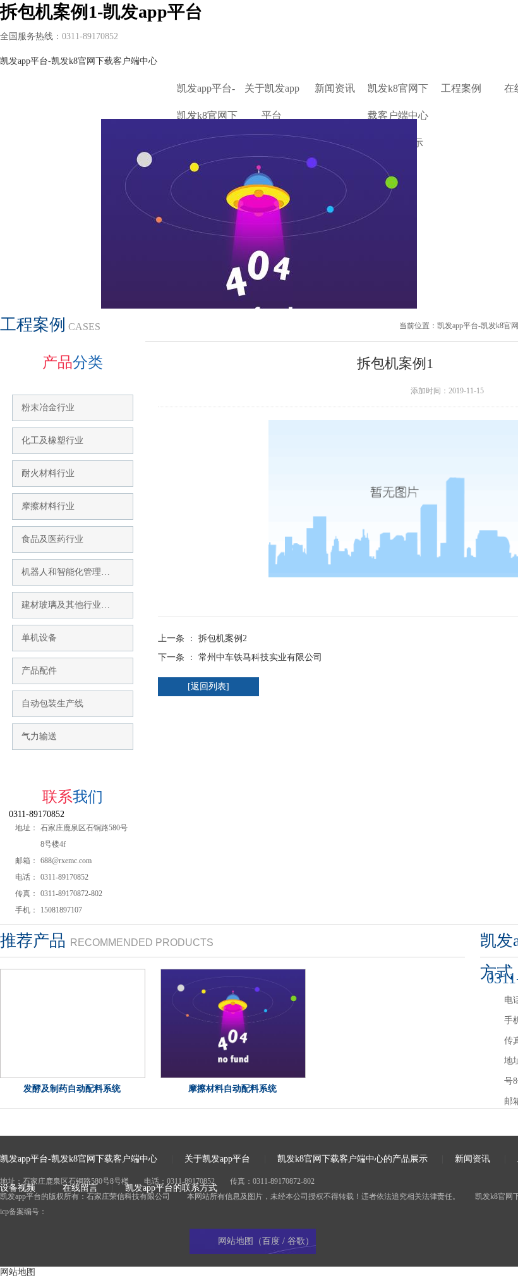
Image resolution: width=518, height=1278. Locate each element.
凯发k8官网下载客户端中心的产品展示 (398, 92)
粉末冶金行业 (48, 407)
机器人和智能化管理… (65, 572)
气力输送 (39, 736)
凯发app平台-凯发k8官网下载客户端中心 (78, 61)
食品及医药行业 (52, 539)
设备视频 (17, 1188)
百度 (271, 1241)
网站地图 (17, 1272)
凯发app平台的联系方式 (171, 1188)
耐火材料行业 (48, 473)
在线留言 (80, 1188)
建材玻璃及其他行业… (65, 605)
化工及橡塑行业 (52, 440)
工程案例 (461, 88)
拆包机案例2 (222, 638)
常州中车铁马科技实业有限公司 (260, 657)
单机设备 (39, 637)
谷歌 (296, 1241)
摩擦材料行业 (48, 506)
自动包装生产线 (52, 703)
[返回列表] (208, 686)
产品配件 (39, 670)
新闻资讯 (335, 88)
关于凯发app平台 (271, 92)
